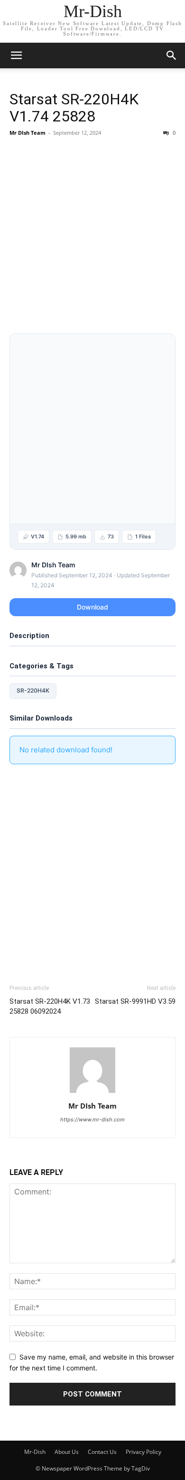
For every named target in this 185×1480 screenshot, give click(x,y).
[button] (171, 55)
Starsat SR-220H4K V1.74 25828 (74, 107)
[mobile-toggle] (16, 55)
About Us (67, 1452)
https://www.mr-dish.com (92, 1119)
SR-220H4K (33, 690)
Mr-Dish (35, 1452)
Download (92, 607)
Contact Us (102, 1452)
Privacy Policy (143, 1452)
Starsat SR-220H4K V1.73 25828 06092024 (49, 1006)
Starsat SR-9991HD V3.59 (135, 1001)
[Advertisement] (92, 237)
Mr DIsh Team (27, 132)
